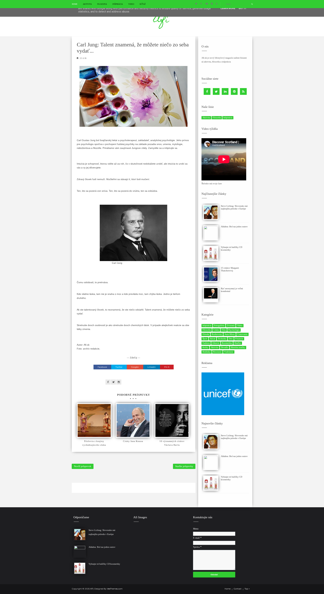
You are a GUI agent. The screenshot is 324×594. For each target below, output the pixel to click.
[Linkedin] (225, 91)
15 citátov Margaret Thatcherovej (230, 269)
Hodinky (206, 351)
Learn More (228, 8)
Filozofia (102, 4)
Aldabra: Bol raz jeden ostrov (234, 226)
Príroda (205, 334)
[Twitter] (216, 91)
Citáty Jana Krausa (133, 441)
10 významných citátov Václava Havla (172, 443)
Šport (204, 338)
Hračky (237, 343)
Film (224, 330)
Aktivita (87, 4)
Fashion (206, 343)
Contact (237, 589)
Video (131, 4)
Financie (239, 338)
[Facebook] (207, 91)
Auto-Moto (229, 334)
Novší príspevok (82, 466)
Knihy (205, 347)
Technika (222, 338)
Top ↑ (247, 589)
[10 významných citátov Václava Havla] (172, 420)
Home (74, 4)
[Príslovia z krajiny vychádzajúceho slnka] (94, 420)
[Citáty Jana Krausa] (133, 420)
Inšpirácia (117, 4)
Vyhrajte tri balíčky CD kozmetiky (104, 564)
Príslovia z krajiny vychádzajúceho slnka (94, 443)
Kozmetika (227, 343)
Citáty (216, 330)
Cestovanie (242, 334)
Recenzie (217, 351)
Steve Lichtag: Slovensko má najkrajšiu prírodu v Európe (234, 207)
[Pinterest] (234, 91)
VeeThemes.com (115, 588)
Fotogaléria (219, 325)
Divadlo (224, 347)
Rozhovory (217, 334)
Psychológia (234, 330)
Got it (243, 8)
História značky (238, 347)
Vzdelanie (228, 351)
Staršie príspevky (184, 466)
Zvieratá (231, 325)
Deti (231, 338)
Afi (91, 588)
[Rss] (243, 91)
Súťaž (143, 4)
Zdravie (215, 343)
